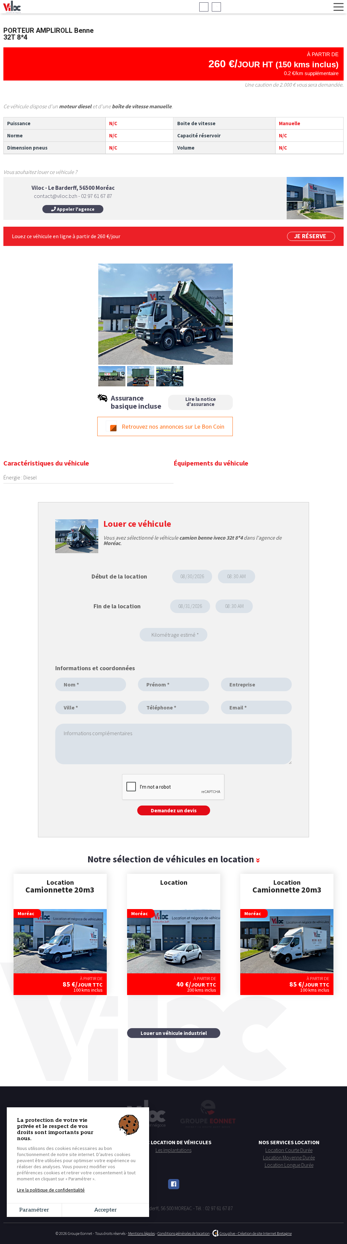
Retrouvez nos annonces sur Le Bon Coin (173, 426)
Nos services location (289, 1142)
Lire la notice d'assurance (200, 401)
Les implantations (173, 1150)
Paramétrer (34, 1210)
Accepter (105, 1210)
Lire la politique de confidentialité (51, 1190)
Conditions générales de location (184, 1233)
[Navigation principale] (338, 7)
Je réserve (310, 236)
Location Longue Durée (289, 1165)
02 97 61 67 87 (163, 6)
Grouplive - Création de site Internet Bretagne (256, 1233)
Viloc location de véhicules (173, 1142)
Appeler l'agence (75, 209)
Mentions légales (141, 1233)
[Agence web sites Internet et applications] (215, 1233)
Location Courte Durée (288, 1150)
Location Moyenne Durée (289, 1157)
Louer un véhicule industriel (174, 1033)
